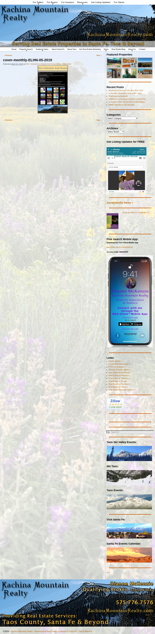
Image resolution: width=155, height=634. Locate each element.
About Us (132, 49)
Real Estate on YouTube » (119, 384)
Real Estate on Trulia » (118, 381)
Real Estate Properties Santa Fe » (122, 390)
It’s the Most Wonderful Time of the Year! (125, 93)
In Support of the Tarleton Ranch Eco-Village (127, 102)
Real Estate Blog (118, 49)
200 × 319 (30, 64)
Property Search (26, 49)
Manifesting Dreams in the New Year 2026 (126, 90)
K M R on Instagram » (117, 367)
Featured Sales (42, 49)
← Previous (7, 55)
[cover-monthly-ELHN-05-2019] (52, 90)
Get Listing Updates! (101, 2)
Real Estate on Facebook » (120, 373)
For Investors (67, 2)
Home (14, 49)
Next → (99, 55)
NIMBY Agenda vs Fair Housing (121, 105)
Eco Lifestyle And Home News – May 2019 (53, 64)
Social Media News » (120, 202)
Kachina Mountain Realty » (120, 370)
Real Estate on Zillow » (118, 387)
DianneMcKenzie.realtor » (119, 364)
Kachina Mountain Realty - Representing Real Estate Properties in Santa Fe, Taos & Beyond (51, 631)
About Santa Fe (58, 49)
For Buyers (52, 2)
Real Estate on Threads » (119, 378)
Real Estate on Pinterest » (119, 375)
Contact (142, 49)
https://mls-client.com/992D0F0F (120, 247)
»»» (108, 572)
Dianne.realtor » (115, 361)
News (106, 49)
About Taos (71, 49)
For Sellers (38, 2)
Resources (82, 2)
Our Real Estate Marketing (90, 49)
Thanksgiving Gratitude (118, 96)
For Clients (119, 2)
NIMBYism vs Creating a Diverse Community (127, 99)
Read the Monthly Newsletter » (135, 213)
